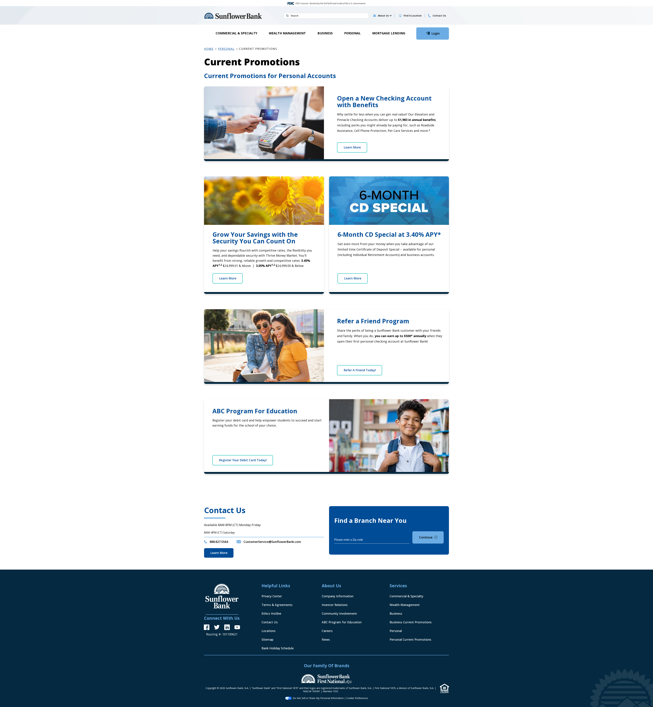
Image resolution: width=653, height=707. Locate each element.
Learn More (352, 147)
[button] (384, 15)
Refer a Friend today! (360, 370)
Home (209, 49)
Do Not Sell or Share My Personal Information (318, 698)
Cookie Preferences (357, 698)
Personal (226, 49)
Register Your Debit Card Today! (243, 460)
